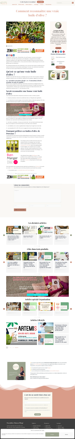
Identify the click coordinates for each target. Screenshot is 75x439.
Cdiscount (38, 166)
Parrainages (36, 4)
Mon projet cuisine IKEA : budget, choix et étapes (13, 236)
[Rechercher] (73, 3)
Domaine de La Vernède (25, 145)
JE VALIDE (37, 414)
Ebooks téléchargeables (58, 54)
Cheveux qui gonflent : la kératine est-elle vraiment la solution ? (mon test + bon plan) (44, 237)
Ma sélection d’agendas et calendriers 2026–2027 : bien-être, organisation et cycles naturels (45, 265)
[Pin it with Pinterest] (11, 55)
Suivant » (17, 347)
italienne (39, 158)
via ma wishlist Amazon (54, 370)
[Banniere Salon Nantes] (25, 50)
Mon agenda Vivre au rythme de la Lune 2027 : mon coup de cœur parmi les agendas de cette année (29, 265)
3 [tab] (37, 246)
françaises (27, 159)
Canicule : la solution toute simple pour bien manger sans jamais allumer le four (61, 264)
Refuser (66, 434)
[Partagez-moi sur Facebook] (7, 55)
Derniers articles (21, 4)
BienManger (34, 155)
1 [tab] (34, 246)
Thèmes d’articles (28, 4)
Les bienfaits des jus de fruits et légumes (25, 170)
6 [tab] (40, 246)
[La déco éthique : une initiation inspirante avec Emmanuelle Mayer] (13, 306)
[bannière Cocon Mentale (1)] (25, 109)
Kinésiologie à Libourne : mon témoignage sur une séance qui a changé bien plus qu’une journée (61, 237)
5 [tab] (39, 246)
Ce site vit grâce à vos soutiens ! (28, 2)
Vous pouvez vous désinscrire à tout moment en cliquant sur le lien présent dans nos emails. (37, 411)
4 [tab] (38, 246)
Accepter (52, 434)
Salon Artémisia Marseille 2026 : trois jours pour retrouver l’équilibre (29, 236)
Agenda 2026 (14, 4)
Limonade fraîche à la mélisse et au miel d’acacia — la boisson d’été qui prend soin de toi (13, 265)
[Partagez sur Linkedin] (14, 55)
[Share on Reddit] (9, 55)
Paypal (49, 367)
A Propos (41, 4)
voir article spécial (37, 364)
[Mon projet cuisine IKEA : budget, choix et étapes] (13, 230)
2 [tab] (35, 246)
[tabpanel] (14, 235)
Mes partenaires (48, 4)
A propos (58, 48)
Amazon (12, 168)
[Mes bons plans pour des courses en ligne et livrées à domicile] (29, 306)
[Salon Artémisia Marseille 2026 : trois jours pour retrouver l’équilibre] (29, 230)
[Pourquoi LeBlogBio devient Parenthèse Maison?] (61, 306)
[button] (4, 235)
